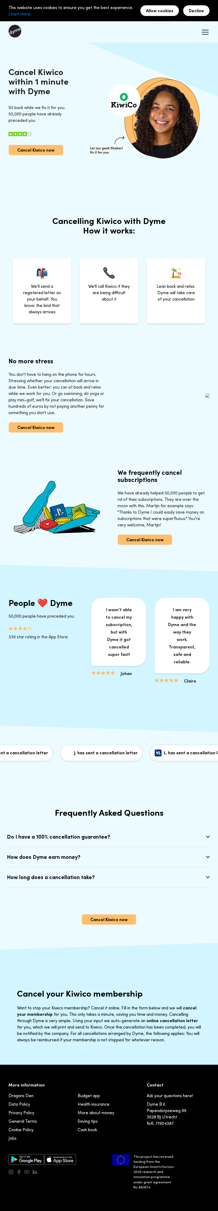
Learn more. (20, 13)
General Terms (23, 1121)
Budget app (89, 1095)
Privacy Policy (21, 1112)
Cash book (87, 1129)
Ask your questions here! (170, 1095)
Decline (196, 10)
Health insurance (94, 1104)
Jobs (12, 1138)
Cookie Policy (21, 1129)
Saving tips (88, 1121)
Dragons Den (21, 1095)
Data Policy (19, 1104)
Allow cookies (159, 10)
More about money (96, 1112)
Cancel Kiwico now (35, 150)
